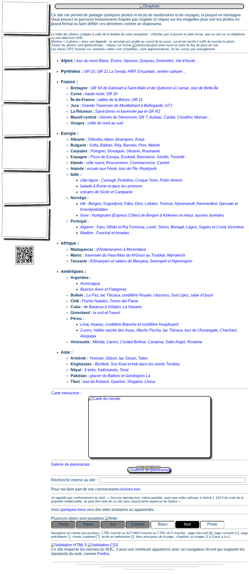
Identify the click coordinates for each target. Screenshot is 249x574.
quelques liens (74, 510)
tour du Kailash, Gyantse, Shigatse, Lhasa (119, 382)
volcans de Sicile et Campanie (106, 192)
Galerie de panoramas (70, 464)
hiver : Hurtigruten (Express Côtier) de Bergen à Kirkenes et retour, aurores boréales (152, 215)
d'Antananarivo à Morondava (121, 249)
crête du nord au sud (105, 123)
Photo (212, 524)
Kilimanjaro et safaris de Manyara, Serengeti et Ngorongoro (141, 261)
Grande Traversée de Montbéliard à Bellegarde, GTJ (127, 105)
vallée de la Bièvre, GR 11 (120, 100)
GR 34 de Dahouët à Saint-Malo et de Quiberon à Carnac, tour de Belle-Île (154, 88)
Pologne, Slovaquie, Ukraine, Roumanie (125, 151)
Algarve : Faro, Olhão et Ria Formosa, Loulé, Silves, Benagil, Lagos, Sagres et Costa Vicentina (162, 227)
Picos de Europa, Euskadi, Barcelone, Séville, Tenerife (137, 157)
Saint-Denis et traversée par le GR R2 (127, 111)
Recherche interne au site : (74, 480)
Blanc (163, 524)
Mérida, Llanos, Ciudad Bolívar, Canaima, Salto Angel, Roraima (147, 342)
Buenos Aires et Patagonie (103, 289)
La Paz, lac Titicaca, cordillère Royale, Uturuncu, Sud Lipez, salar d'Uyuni (149, 295)
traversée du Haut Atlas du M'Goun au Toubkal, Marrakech (135, 255)
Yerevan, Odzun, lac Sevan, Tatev (118, 358)
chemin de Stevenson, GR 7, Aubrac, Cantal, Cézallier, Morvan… (155, 117)
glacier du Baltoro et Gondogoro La (120, 376)
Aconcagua (90, 283)
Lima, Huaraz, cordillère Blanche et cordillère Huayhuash (129, 324)
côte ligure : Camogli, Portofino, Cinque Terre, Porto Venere (131, 180)
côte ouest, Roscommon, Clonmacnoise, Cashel (127, 163)
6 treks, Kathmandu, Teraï (106, 370)
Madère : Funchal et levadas (104, 233)
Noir (187, 524)
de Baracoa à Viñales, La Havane (113, 307)
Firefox (103, 554)
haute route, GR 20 (101, 94)
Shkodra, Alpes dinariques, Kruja (116, 139)
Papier (88, 524)
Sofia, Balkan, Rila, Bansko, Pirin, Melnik (124, 145)
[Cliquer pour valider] (69, 545)
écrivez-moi (130, 489)
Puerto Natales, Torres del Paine (110, 301)
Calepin (138, 524)
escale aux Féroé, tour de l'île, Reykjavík (122, 169)
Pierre (63, 524)
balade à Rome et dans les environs (111, 186)
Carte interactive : (66, 393)
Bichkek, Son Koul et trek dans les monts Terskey (137, 364)
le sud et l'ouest (106, 313)
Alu (113, 524)
